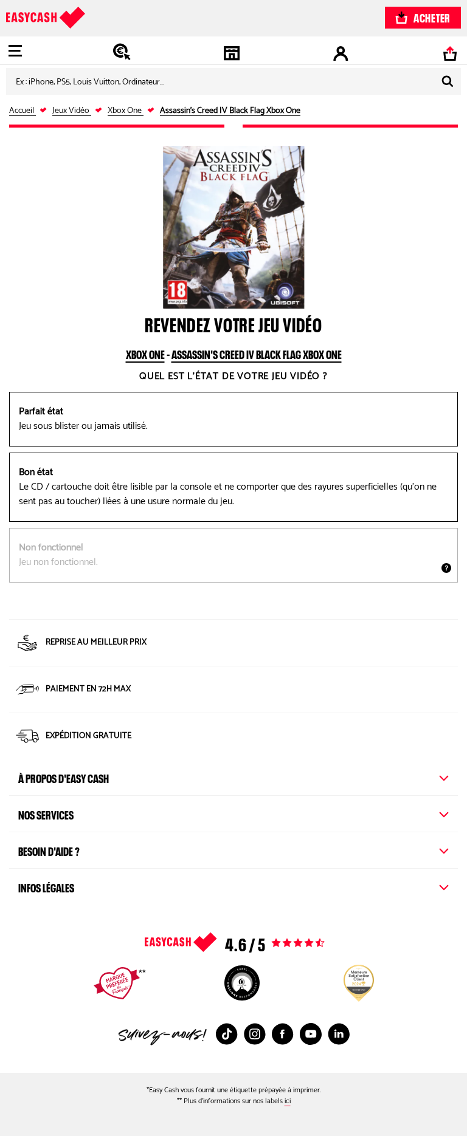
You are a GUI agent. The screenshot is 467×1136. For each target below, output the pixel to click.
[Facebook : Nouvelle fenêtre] (283, 1034)
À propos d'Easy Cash (63, 777)
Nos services (46, 813)
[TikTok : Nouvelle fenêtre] (227, 1034)
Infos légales (46, 886)
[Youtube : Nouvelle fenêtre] (311, 1034)
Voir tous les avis (259, 942)
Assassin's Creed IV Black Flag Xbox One (256, 353)
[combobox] (233, 81)
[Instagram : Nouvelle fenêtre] (255, 1034)
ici (288, 1101)
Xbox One (145, 353)
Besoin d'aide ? (49, 850)
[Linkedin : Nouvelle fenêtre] (339, 1034)
